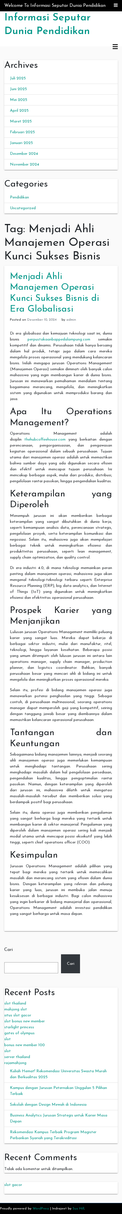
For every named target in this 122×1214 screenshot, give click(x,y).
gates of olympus (19, 1033)
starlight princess (19, 1027)
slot (7, 1039)
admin (71, 320)
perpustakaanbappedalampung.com (59, 339)
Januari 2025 (21, 143)
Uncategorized (23, 208)
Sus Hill (78, 1208)
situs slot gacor (17, 1015)
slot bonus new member (24, 1021)
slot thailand (15, 1003)
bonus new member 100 (24, 1045)
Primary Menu (115, 47)
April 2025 (19, 111)
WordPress (41, 1208)
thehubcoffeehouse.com (45, 439)
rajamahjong (15, 1063)
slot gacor (13, 1185)
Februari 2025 (22, 132)
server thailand (17, 1057)
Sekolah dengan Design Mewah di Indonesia (48, 1105)
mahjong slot (15, 1009)
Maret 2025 (21, 121)
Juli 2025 (18, 78)
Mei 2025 (18, 100)
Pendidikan (19, 197)
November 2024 (24, 164)
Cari (8, 949)
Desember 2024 (24, 154)
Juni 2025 (18, 89)
